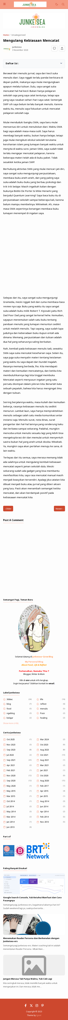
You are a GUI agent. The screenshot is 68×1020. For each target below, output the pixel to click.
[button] (7, 63)
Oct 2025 (11, 739)
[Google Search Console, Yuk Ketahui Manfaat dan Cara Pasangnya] (34, 893)
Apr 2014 (44, 811)
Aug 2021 (44, 760)
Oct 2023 (44, 744)
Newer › (59, 508)
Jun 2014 (44, 806)
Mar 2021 (44, 765)
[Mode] (56, 4)
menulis (44, 708)
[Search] (63, 4)
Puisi (42, 713)
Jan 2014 (10, 821)
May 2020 (11, 785)
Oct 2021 (44, 754)
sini (27, 680)
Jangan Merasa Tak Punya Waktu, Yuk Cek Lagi (27, 978)
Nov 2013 (44, 821)
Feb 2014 (44, 816)
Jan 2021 (44, 770)
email (51, 683)
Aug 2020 (44, 780)
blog (9, 703)
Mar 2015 (11, 796)
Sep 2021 (11, 760)
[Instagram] (36, 1006)
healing (43, 717)
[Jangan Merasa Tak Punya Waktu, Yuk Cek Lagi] (34, 974)
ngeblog (11, 713)
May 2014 (11, 811)
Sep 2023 (11, 749)
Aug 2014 (44, 801)
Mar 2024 (44, 739)
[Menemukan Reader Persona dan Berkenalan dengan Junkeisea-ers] (34, 934)
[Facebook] (25, 1006)
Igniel (38, 1015)
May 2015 (11, 790)
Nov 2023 (11, 744)
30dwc (10, 699)
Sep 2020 (11, 780)
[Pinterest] (42, 1006)
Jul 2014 (10, 806)
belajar (10, 717)
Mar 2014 (11, 816)
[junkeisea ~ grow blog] (30, 4)
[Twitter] (31, 1006)
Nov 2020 (11, 775)
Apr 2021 (11, 765)
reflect (43, 703)
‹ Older (8, 508)
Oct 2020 (44, 775)
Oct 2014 (11, 801)
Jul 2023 (10, 754)
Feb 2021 (11, 770)
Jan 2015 (44, 796)
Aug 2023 (44, 749)
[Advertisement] (34, 254)
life (41, 699)
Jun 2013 (11, 827)
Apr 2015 (44, 790)
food (9, 708)
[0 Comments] (54, 49)
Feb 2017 (44, 785)
